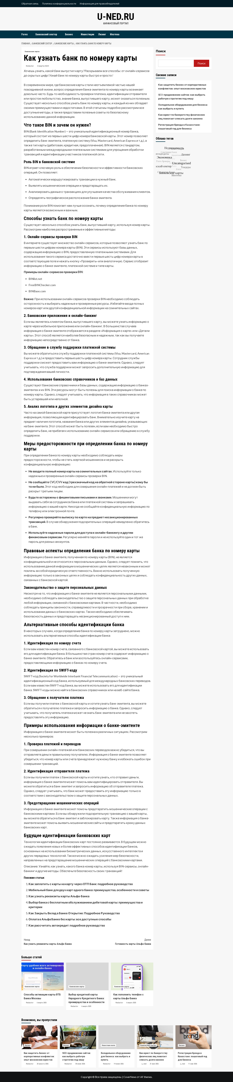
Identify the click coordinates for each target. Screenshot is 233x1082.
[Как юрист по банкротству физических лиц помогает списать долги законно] (155, 1037)
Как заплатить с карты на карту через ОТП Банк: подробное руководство (81, 884)
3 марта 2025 (43, 66)
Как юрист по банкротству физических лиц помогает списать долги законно (181, 116)
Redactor (30, 66)
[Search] (210, 34)
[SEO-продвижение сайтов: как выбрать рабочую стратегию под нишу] (78, 1037)
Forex (24, 34)
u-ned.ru (115, 16)
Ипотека (114, 34)
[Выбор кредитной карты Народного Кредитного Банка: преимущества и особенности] (87, 976)
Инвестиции (87, 34)
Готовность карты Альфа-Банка (133, 941)
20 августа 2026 (42, 1064)
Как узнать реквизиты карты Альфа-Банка (59, 896)
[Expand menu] (30, 34)
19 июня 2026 (118, 1064)
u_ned (144, 1064)
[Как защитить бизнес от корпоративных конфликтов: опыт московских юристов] (39, 1037)
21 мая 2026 (154, 1064)
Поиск (161, 51)
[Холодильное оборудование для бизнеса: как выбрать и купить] (116, 1037)
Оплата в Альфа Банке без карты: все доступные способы (70, 919)
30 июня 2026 (80, 1064)
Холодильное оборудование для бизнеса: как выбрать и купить (183, 106)
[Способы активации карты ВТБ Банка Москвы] (42, 976)
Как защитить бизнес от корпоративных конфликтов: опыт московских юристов (182, 86)
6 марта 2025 (41, 1003)
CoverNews (129, 1076)
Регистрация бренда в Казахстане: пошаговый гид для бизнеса (179, 126)
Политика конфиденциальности (59, 3)
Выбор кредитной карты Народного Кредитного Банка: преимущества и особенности (86, 998)
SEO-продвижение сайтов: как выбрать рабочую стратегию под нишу (181, 96)
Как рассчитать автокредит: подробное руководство (67, 925)
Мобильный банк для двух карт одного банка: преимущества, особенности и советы (89, 890)
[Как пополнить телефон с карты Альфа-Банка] (132, 976)
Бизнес (69, 34)
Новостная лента (108, 1045)
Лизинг (102, 34)
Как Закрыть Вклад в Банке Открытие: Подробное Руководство (74, 913)
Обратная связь (30, 3)
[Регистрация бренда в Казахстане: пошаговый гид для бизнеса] (193, 1037)
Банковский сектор (46, 34)
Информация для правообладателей (99, 3)
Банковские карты (32, 52)
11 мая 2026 (192, 1064)
